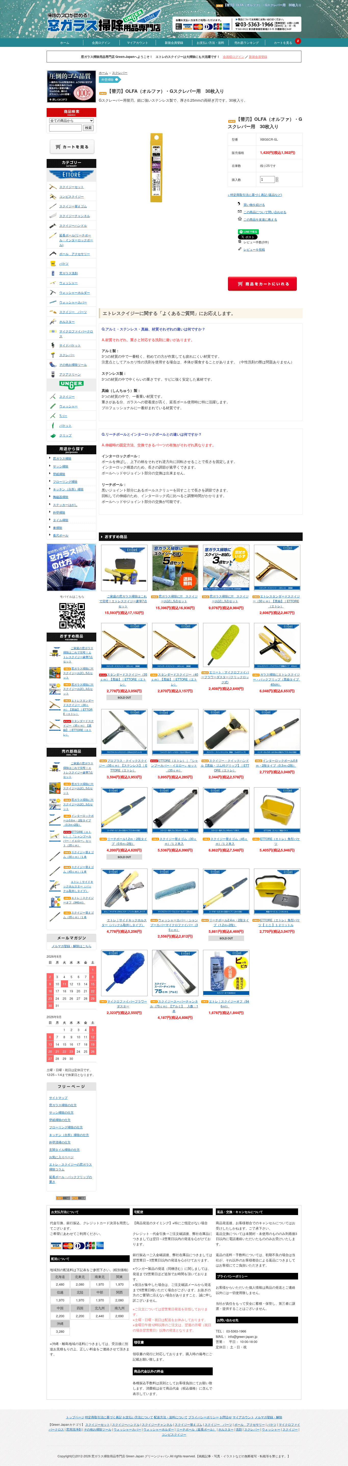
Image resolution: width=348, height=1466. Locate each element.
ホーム (64, 42)
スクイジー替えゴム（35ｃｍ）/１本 (78, 914)
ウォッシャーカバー (73, 302)
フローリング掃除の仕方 (66, 1127)
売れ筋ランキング (246, 42)
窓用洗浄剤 (74, 1429)
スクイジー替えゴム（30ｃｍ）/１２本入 (178, 841)
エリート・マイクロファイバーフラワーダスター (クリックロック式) (225, 677)
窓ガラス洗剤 (68, 273)
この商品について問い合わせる (265, 212)
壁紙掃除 (59, 474)
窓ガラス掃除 (62, 458)
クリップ (65, 435)
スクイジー (67, 396)
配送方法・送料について (171, 1417)
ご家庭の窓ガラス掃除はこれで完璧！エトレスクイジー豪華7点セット (78, 654)
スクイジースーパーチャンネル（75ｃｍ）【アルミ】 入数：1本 (174, 1006)
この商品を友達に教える (260, 219)
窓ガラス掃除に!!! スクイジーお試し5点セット (78, 672)
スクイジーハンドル (73, 225)
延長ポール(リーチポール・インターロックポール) (76, 240)
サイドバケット (70, 345)
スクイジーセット (71, 186)
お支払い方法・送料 (210, 42)
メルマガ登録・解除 (268, 1417)
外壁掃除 (59, 512)
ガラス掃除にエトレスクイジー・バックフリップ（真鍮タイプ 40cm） (277, 679)
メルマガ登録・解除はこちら (71, 946)
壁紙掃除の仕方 (60, 1119)
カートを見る (283, 42)
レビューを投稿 (254, 249)
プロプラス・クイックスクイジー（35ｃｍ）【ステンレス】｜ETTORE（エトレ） (123, 765)
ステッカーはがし (65, 504)
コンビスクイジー (71, 196)
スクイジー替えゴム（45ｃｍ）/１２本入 (229, 841)
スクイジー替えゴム (73, 206)
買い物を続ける (254, 204)
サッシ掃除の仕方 (61, 1112)
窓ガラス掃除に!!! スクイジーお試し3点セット (78, 688)
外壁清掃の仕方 (60, 1142)
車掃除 (57, 527)
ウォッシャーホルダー (74, 292)
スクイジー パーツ (73, 312)
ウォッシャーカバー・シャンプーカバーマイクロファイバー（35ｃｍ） (174, 925)
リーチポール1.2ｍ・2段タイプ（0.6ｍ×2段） (127, 841)
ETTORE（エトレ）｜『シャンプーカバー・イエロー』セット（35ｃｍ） (77, 838)
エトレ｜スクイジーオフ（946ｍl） (78, 900)
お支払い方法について (138, 1417)
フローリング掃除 (65, 481)
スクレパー (67, 355)
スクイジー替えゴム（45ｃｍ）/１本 (78, 869)
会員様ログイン (233, 56)
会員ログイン (101, 42)
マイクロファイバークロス (76, 333)
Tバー (63, 416)
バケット (65, 425)
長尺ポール (60, 535)
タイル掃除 (60, 520)
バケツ (64, 263)
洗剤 (239, 1429)
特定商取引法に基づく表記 (103, 1417)
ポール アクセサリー (74, 253)
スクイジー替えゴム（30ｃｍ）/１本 (78, 854)
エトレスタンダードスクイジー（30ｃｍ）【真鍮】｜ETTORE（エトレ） (78, 707)
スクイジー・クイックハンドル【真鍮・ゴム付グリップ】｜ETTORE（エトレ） (225, 765)
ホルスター (67, 321)
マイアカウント (137, 42)
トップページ (75, 1417)
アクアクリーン (70, 374)
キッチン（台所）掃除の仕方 (69, 1134)
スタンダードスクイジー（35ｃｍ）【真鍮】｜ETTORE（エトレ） (78, 727)
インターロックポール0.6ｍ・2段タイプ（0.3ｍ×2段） (78, 820)
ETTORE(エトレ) (76, 179)
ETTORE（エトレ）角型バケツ (280, 841)
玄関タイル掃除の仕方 (64, 1149)
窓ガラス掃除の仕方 (63, 1105)
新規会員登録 (174, 42)
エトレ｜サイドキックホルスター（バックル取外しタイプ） (78, 885)
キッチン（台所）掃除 (68, 489)
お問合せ (226, 1417)
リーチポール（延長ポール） (196, 1429)
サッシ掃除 (60, 466)
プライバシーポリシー (203, 1417)
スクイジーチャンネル (74, 216)
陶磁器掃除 (60, 497)
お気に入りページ (61, 1157)
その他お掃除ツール (73, 364)
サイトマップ (58, 1097)
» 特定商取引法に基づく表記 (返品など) (255, 194)
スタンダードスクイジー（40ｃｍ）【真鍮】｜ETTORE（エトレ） (174, 679)
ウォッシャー (68, 283)
